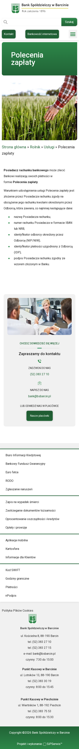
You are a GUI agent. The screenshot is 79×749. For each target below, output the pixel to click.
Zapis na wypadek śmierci (22, 502)
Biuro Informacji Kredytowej (23, 455)
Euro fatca (12, 472)
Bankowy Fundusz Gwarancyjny (25, 463)
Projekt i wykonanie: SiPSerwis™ (39, 744)
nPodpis (11, 595)
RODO (9, 481)
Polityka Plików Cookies (17, 610)
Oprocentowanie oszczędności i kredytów (32, 519)
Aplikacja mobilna (17, 540)
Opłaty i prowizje (16, 527)
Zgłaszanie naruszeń (19, 489)
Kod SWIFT (13, 570)
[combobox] (31, 22)
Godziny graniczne (17, 578)
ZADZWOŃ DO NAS (39, 368)
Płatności (11, 587)
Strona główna (14, 147)
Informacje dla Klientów (21, 557)
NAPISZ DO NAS (39, 390)
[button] (73, 34)
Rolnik (35, 147)
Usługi (49, 147)
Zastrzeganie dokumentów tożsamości (30, 510)
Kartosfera (12, 549)
